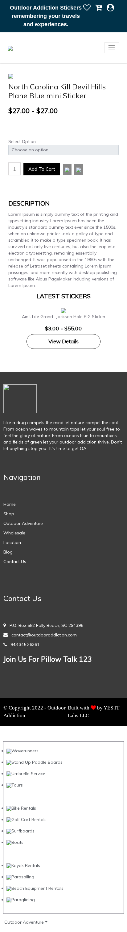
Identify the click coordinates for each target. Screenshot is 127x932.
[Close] (87, 7)
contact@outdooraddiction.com (42, 635)
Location (12, 542)
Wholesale (14, 533)
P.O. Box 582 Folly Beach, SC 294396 (44, 625)
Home (9, 504)
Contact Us (14, 561)
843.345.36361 (23, 644)
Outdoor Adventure (23, 523)
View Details (63, 341)
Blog (8, 552)
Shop (8, 514)
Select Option (22, 141)
